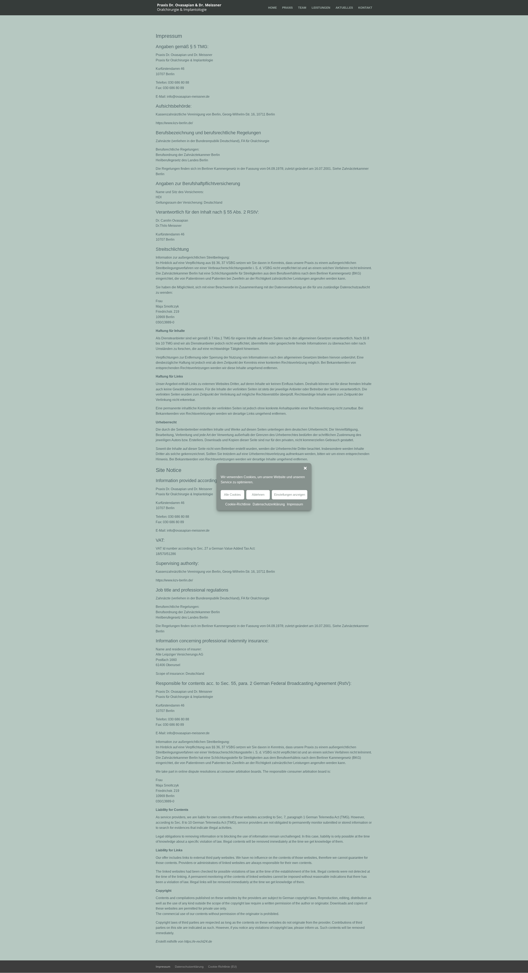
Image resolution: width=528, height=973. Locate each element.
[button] (305, 468)
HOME (272, 7)
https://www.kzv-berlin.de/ (174, 123)
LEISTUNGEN (321, 7)
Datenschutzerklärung (269, 504)
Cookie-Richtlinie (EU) (222, 966)
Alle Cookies (232, 494)
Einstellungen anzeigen (289, 494)
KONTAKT (365, 7)
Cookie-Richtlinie (238, 504)
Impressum (295, 504)
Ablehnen (258, 494)
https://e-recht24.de (197, 941)
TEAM (302, 7)
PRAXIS (287, 7)
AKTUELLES (344, 7)
